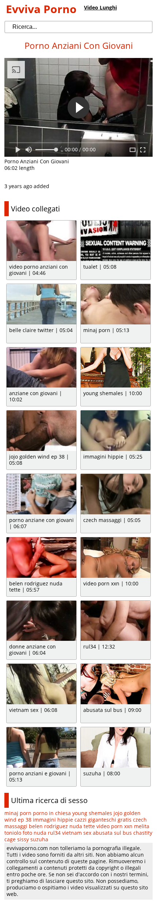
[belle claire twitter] (41, 304)
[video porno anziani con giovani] (41, 241)
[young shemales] (115, 367)
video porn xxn (114, 826)
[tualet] (115, 241)
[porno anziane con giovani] (41, 494)
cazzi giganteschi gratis (102, 819)
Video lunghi (100, 7)
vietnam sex (76, 832)
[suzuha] (115, 747)
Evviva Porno (41, 8)
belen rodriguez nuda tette (62, 826)
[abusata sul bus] (115, 684)
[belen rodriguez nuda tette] (41, 557)
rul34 (54, 832)
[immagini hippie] (115, 430)
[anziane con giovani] (41, 367)
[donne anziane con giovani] (41, 621)
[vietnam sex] (41, 684)
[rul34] (115, 621)
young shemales (92, 813)
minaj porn (17, 813)
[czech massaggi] (115, 494)
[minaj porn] (115, 304)
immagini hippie (53, 819)
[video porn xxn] (115, 557)
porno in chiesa (52, 813)
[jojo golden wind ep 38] (41, 430)
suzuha (39, 839)
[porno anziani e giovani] (41, 747)
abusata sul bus (112, 832)
